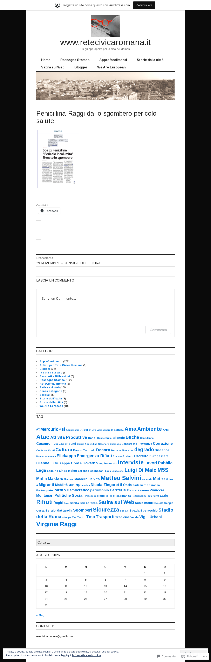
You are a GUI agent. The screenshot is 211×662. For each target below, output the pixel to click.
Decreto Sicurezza (122, 450)
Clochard (103, 444)
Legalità (52, 471)
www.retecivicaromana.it (105, 42)
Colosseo (115, 444)
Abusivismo (73, 430)
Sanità (74, 503)
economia (50, 456)
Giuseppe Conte (67, 463)
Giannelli (44, 463)
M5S (163, 470)
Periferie (118, 490)
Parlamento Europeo (146, 485)
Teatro (81, 517)
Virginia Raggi (56, 524)
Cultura (63, 449)
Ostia (127, 485)
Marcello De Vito (87, 479)
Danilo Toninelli (84, 450)
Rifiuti (44, 502)
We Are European (111, 67)
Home (45, 60)
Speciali (45, 394)
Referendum (139, 496)
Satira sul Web (52, 67)
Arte (166, 429)
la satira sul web (51, 372)
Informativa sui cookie (86, 655)
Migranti (46, 484)
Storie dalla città (150, 60)
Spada (134, 510)
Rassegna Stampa (74, 60)
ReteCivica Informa (53, 383)
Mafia (41, 478)
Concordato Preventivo (137, 444)
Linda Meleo (68, 470)
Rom (66, 503)
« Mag (40, 615)
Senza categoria (51, 391)
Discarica (162, 450)
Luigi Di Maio (140, 470)
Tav (74, 517)
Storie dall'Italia (51, 398)
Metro (159, 478)
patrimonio (99, 490)
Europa (154, 456)
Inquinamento (107, 463)
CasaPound (67, 443)
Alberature (88, 429)
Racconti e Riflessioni (55, 376)
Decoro (103, 450)
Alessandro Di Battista (110, 430)
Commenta (158, 330)
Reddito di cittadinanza (114, 495)
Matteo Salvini (121, 478)
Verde (134, 517)
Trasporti (105, 516)
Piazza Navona (138, 490)
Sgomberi (82, 510)
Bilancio (119, 437)
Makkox (55, 478)
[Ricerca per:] (105, 542)
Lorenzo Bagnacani (91, 470)
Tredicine (122, 517)
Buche (132, 437)
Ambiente (149, 429)
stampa (66, 517)
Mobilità (61, 485)
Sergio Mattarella (58, 510)
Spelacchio (149, 510)
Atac (42, 436)
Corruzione (163, 443)
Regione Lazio (157, 495)
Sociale (124, 510)
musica (85, 485)
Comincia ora (144, 5)
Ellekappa (66, 455)
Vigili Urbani (150, 517)
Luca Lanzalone (114, 471)
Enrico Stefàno (123, 456)
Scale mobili (144, 503)
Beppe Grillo (104, 438)
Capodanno (147, 438)
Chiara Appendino (87, 444)
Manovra (69, 479)
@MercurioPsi (50, 429)
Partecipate (44, 490)
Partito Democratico (71, 490)
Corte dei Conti (45, 450)
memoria (147, 479)
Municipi (74, 485)
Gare (165, 456)
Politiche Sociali (69, 495)
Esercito (141, 456)
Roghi (58, 503)
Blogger (80, 67)
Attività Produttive (68, 437)
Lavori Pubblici (158, 463)
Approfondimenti (113, 60)
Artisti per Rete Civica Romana (61, 365)
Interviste (131, 462)
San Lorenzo (89, 503)
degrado (144, 449)
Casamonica (47, 444)
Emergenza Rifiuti (94, 455)
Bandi (92, 437)
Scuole (158, 503)
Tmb (90, 516)
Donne (40, 456)
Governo (90, 463)
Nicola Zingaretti (106, 484)
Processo (90, 496)
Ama (130, 429)
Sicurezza (106, 509)
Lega (41, 470)
